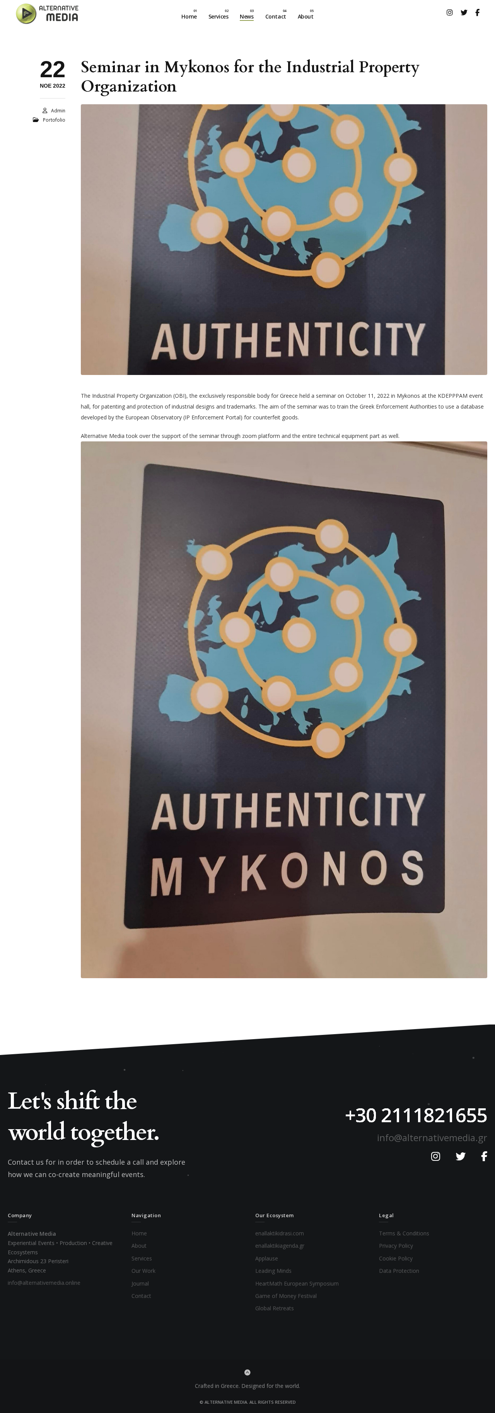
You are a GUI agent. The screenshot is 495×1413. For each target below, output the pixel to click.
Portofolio (54, 120)
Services (141, 1258)
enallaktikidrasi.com (279, 1233)
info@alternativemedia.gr (432, 1137)
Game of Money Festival (286, 1295)
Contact (141, 1295)
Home (139, 1233)
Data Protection (399, 1270)
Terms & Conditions (404, 1233)
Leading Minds (273, 1270)
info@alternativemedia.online (44, 1282)
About (139, 1245)
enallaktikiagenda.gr (279, 1245)
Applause (266, 1258)
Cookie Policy (396, 1258)
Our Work (143, 1270)
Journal (140, 1283)
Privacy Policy (396, 1245)
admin (58, 110)
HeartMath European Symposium (297, 1283)
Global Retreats (274, 1308)
